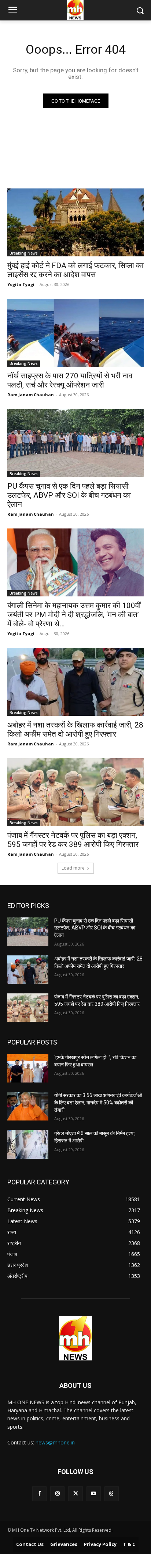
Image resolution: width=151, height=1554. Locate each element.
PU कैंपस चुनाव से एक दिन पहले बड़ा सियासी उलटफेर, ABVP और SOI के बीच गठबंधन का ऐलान (69, 495)
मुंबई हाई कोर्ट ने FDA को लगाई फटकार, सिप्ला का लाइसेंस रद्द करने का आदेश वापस (75, 270)
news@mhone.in (55, 1442)
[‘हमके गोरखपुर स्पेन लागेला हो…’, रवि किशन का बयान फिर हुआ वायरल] (27, 1068)
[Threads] (111, 1493)
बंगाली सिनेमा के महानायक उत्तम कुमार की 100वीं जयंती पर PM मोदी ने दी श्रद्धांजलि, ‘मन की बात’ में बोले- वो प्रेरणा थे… (74, 614)
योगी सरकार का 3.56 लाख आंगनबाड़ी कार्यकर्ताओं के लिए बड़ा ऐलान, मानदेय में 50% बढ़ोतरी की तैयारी (98, 1102)
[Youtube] (93, 1493)
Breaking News (24, 253)
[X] (75, 1493)
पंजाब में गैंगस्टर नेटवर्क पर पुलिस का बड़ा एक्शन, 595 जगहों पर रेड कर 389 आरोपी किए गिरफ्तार (73, 840)
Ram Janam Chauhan (30, 394)
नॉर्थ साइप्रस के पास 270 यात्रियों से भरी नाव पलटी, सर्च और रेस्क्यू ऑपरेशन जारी (69, 380)
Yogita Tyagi (20, 284)
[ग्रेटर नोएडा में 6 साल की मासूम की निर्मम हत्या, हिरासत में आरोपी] (27, 1144)
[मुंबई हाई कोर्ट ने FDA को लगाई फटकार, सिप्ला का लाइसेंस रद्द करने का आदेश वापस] (75, 222)
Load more (73, 868)
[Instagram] (57, 1493)
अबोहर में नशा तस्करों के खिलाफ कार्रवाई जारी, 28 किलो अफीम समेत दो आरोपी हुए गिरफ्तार (75, 729)
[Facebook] (39, 1493)
